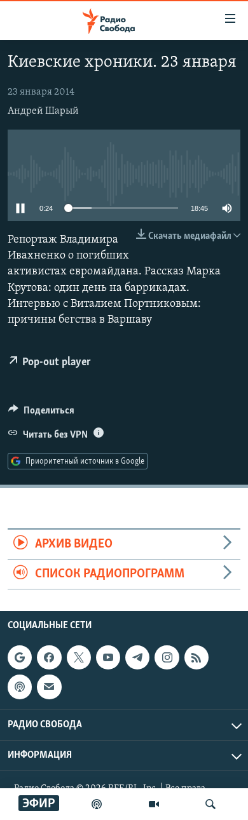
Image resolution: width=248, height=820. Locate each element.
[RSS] (196, 658)
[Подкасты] (20, 687)
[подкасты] (97, 804)
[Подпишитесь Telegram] (137, 658)
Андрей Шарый (43, 111)
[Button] (41, 413)
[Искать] (210, 804)
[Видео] (154, 804)
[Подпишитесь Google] (20, 658)
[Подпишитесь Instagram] (167, 658)
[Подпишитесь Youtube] (108, 658)
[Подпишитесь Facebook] (49, 658)
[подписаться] (49, 687)
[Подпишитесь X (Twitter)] (79, 658)
